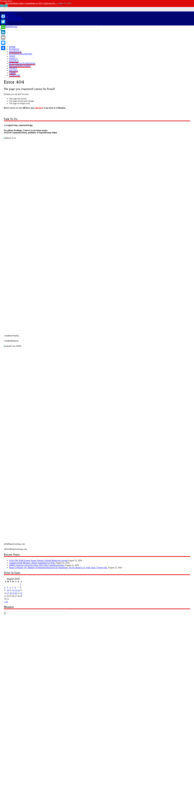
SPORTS (13, 68)
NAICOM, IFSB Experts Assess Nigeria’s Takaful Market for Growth (38, 560)
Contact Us (10, 12)
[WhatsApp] (3, 27)
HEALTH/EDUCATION (20, 66)
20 (16, 593)
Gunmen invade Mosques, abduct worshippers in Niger (32, 563)
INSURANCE (15, 51)
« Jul (6, 602)
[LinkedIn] (3, 32)
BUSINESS (14, 49)
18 (11, 593)
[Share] (3, 48)
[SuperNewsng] (10, 26)
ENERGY (13, 59)
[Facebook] (3, 16)
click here (39, 108)
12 (13, 590)
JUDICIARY (14, 75)
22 (21, 593)
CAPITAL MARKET (14, 20)
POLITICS (13, 61)
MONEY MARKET (14, 17)
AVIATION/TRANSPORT (20, 54)
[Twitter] (3, 21)
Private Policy (11, 15)
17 (8, 593)
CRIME (12, 73)
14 (18, 590)
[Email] (3, 37)
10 (8, 590)
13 (16, 590)
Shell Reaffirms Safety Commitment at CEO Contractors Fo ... (31, 3)
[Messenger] (3, 42)
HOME (12, 47)
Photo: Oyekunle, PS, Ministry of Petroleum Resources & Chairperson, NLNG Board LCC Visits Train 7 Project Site (58, 567)
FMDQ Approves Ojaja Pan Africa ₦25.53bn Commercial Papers (37, 565)
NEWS (12, 56)
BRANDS (13, 70)
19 (13, 593)
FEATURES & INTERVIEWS (22, 63)
